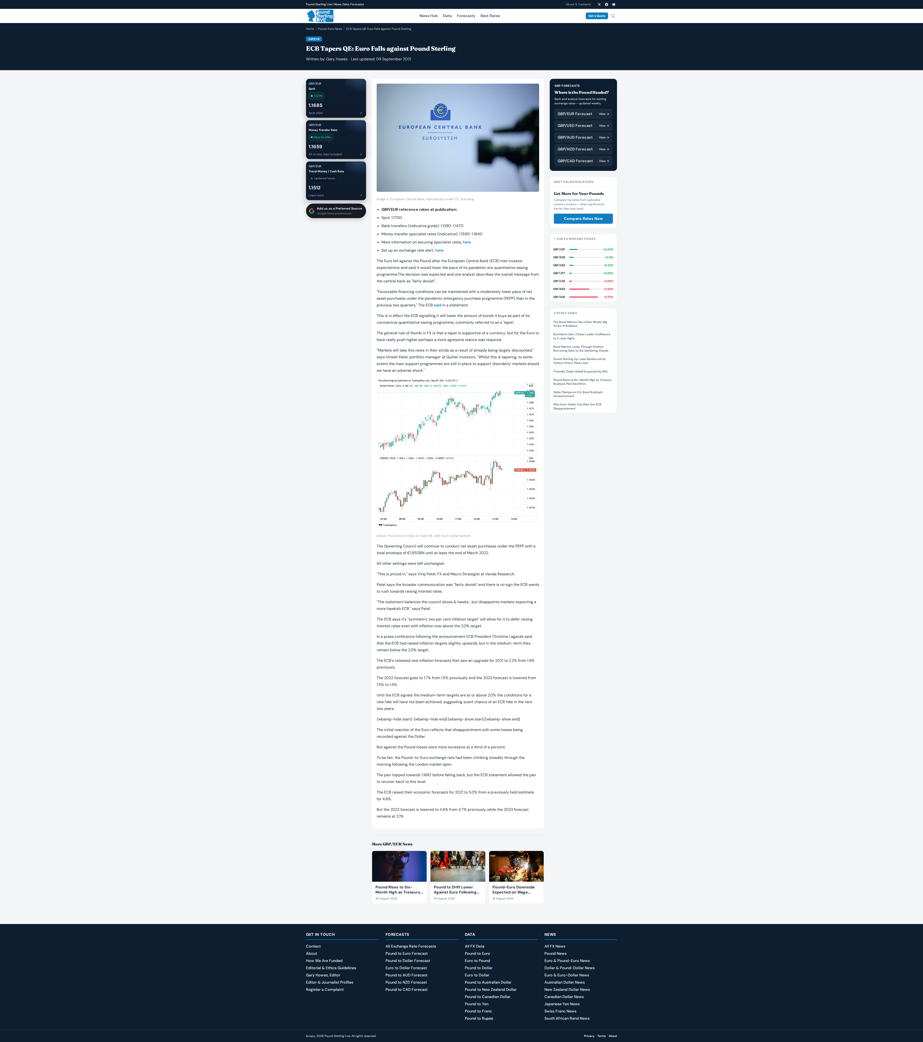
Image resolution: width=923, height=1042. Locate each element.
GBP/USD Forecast (583, 125)
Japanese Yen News (562, 1003)
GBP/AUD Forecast (583, 137)
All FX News (554, 946)
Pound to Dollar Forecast (408, 960)
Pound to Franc (478, 1011)
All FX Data (474, 946)
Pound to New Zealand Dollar (491, 989)
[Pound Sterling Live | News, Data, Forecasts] (319, 16)
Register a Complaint (325, 989)
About (311, 953)
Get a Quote (597, 16)
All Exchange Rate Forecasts (411, 946)
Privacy (589, 1036)
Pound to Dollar (479, 967)
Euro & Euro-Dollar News (566, 975)
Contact (313, 946)
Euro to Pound (477, 960)
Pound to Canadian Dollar (488, 996)
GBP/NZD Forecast (583, 149)
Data (447, 15)
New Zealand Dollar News (567, 989)
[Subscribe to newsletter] (613, 4)
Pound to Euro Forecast (407, 953)
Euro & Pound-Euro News (567, 960)
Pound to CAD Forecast (407, 989)
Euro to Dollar (477, 975)
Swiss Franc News (560, 1011)
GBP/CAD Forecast (583, 160)
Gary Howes (337, 59)
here (467, 242)
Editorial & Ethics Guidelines (331, 967)
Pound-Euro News (330, 29)
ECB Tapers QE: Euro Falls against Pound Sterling (378, 29)
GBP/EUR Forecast (583, 113)
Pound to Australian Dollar (488, 982)
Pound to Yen (476, 1003)
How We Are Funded (324, 960)
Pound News (555, 953)
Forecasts (466, 15)
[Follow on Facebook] (606, 4)
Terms (601, 1036)
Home (310, 29)
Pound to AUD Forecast (406, 975)
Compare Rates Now (583, 218)
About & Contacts (578, 4)
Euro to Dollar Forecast (406, 967)
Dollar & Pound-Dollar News (569, 967)
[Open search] (613, 16)
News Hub (428, 15)
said (437, 305)
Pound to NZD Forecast (406, 982)
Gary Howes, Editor (323, 975)
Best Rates (490, 15)
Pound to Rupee (479, 1018)
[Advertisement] (583, 491)
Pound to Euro (477, 953)
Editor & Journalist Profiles (329, 982)
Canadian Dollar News (564, 996)
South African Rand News (567, 1018)
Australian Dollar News (564, 982)
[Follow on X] (599, 4)
